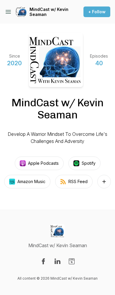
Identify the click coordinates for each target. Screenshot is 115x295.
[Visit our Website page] (72, 261)
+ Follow (97, 11)
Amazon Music (31, 181)
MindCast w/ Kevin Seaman (48, 12)
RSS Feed (78, 181)
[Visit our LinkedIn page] (57, 261)
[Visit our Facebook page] (43, 261)
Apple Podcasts (43, 163)
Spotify (89, 163)
